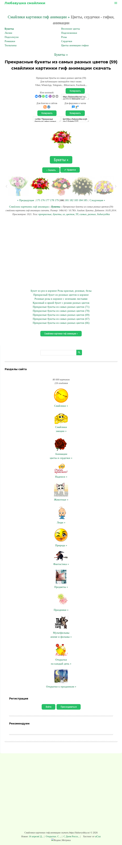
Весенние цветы (70, 28)
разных (92, 214)
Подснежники (69, 32)
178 (52, 200)
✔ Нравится (70, 169)
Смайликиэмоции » (61, 429)
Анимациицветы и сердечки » (61, 455)
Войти (48, 706)
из (64, 214)
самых (83, 214)
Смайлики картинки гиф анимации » (39, 17)
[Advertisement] (61, 252)
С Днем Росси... (71, 836)
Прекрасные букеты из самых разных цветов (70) (61, 310)
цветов (70, 214)
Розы (64, 37)
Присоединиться (69, 706)
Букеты (9, 28)
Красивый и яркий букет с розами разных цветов (61, 302)
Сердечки (66, 41)
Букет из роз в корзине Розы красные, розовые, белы (61, 290)
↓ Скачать (51, 170)
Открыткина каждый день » (61, 661)
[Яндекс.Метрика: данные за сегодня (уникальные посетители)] (61, 840)
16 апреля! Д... (36, 836)
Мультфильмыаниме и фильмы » (61, 634)
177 (47, 200)
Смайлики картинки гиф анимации (29, 206)
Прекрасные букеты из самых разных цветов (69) (61, 314)
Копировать (75, 90)
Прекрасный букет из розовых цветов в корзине (61, 294)
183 (76, 200)
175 (38, 200)
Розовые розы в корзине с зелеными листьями (61, 298)
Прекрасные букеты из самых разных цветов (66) (61, 322)
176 (43, 200)
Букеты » (61, 54)
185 (85, 200)
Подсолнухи (12, 37)
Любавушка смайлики (24, 3)
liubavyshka (103, 214)
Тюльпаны (11, 45)
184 (81, 200)
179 (57, 200)
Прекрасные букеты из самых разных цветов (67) (61, 318)
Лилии (8, 32)
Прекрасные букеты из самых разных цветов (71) (61, 306)
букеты (57, 214)
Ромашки (10, 41)
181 (67, 200)
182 (71, 200)
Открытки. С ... (53, 836)
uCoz (98, 836)
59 (77, 214)
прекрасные (45, 214)
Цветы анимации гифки (75, 45)
